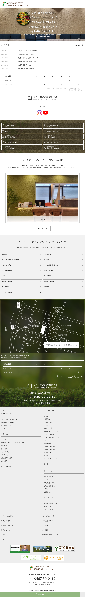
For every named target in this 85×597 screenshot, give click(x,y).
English (42, 106)
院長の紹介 (4, 449)
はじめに (3, 439)
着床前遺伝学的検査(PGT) (51, 431)
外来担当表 (4, 446)
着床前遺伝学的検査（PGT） (9, 270)
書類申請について (48, 492)
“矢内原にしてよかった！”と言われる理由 (12, 442)
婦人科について (49, 464)
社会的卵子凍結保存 (7, 281)
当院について (5, 434)
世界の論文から (5, 461)
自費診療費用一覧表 (49, 486)
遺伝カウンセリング (49, 506)
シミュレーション (48, 480)
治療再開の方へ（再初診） (8, 422)
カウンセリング (49, 497)
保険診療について (48, 476)
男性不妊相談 (47, 275)
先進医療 (46, 259)
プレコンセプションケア (8, 292)
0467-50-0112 (44, 31)
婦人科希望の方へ (6, 425)
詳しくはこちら (43, 228)
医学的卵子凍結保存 (49, 281)
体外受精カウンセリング (50, 503)
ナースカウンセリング (50, 509)
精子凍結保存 (5, 286)
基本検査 (4, 254)
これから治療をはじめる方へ (9, 419)
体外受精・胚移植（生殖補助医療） (11, 259)
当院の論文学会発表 (6, 458)
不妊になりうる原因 (49, 270)
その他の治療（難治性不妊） (51, 265)
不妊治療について (49, 410)
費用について (48, 471)
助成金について (48, 489)
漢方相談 (46, 286)
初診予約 (41, 594)
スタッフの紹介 (5, 452)
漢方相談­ (46, 455)
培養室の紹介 (4, 455)
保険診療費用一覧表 (49, 483)
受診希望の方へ (6, 413)
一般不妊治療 (47, 254)
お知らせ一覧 (78, 45)
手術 (3, 275)
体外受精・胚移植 (48, 422)
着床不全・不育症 (6, 265)
